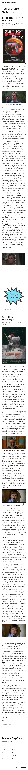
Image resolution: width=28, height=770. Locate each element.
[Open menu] (25, 2)
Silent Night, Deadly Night (15, 70)
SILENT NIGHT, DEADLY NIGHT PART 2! (12, 19)
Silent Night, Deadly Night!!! (9, 318)
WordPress (23, 767)
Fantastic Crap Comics (9, 2)
